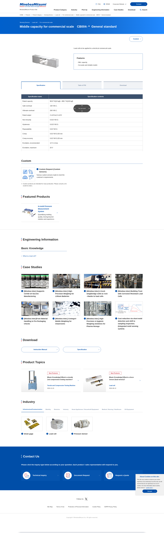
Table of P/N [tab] (82, 85)
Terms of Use (60, 506)
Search (144, 10)
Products (28, 15)
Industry (74, 10)
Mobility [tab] (48, 409)
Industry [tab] (66, 409)
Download (131, 10)
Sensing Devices (48, 15)
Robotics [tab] (57, 409)
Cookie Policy (96, 506)
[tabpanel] (82, 426)
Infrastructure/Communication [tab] (32, 409)
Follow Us (80, 499)
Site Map (50, 506)
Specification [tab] (41, 85)
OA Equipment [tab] (129, 409)
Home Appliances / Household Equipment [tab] (85, 409)
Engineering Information (100, 10)
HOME (21, 15)
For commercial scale (68, 15)
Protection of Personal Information (78, 506)
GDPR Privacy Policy (110, 506)
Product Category (60, 10)
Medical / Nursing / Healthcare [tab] (111, 409)
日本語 (108, 4)
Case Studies (118, 10)
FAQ (99, 4)
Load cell (57, 15)
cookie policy (149, 487)
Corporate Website (118, 4)
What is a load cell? (29, 256)
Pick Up (84, 10)
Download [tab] (123, 85)
